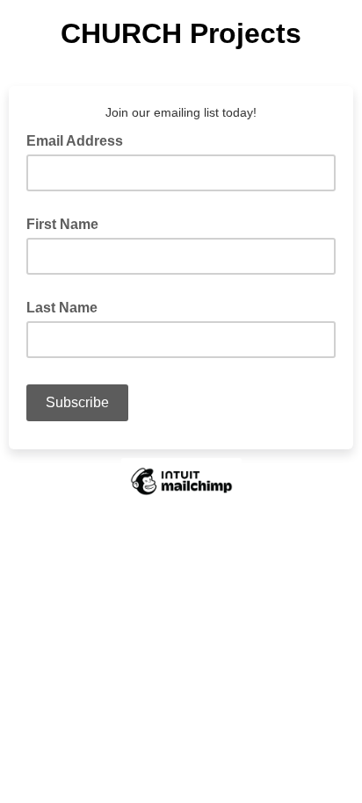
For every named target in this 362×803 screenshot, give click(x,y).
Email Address (80, 139)
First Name (62, 224)
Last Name (62, 307)
